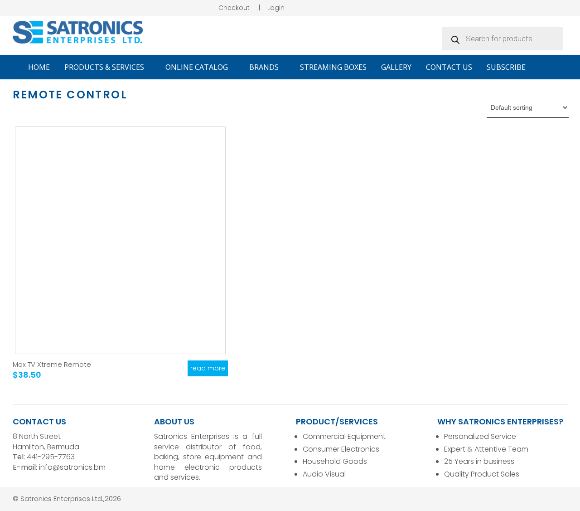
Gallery (396, 67)
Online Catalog (197, 67)
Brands (264, 67)
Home (39, 67)
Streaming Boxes (333, 67)
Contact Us (449, 67)
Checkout (234, 7)
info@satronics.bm (72, 467)
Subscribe (506, 67)
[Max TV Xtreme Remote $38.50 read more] (120, 240)
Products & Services (105, 67)
